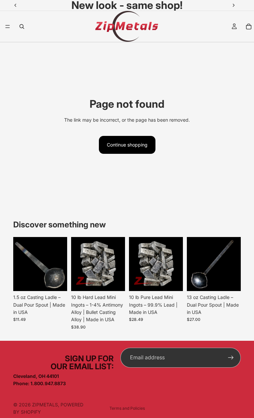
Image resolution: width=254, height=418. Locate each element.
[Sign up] (231, 358)
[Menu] (7, 26)
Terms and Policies (127, 408)
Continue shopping (127, 145)
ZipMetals (45, 404)
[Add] (57, 281)
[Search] (22, 26)
